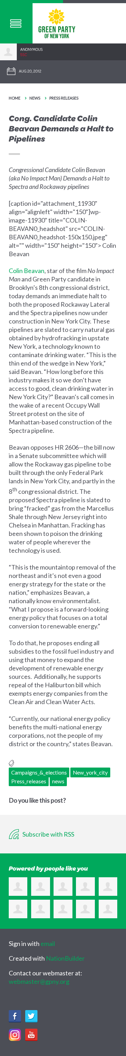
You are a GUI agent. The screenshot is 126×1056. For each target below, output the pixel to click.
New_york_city (90, 772)
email (48, 943)
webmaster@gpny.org (39, 981)
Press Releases (63, 98)
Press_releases (28, 781)
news (58, 781)
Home (14, 98)
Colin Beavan (26, 270)
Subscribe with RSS (47, 834)
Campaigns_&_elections (39, 772)
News (34, 98)
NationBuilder (65, 958)
